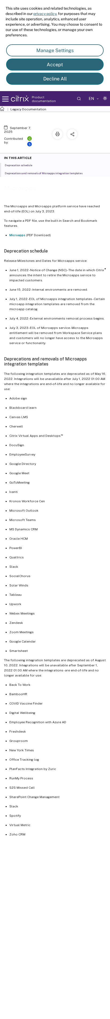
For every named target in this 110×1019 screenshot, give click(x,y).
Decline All (55, 78)
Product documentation (44, 99)
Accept (55, 64)
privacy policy (44, 13)
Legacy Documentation (28, 109)
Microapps (17, 235)
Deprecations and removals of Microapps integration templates (43, 173)
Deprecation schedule (18, 165)
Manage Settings (55, 50)
